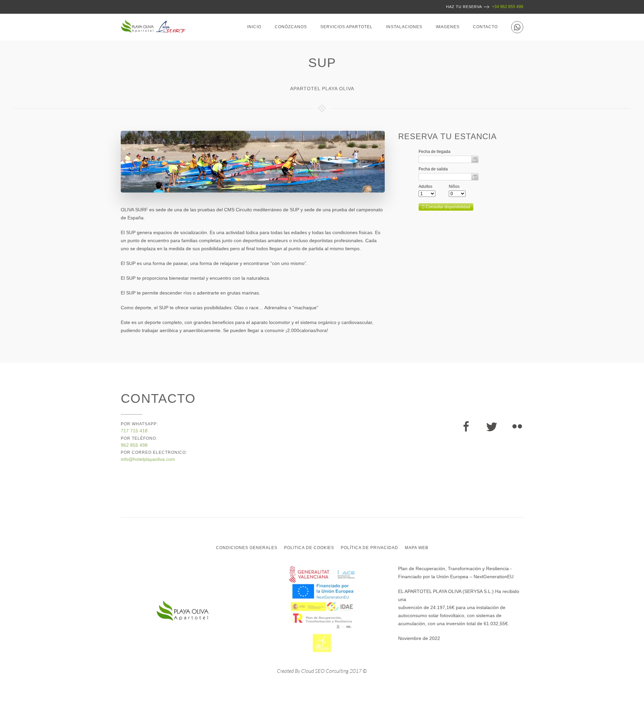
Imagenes (448, 26)
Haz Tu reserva (464, 7)
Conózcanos (291, 26)
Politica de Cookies (309, 547)
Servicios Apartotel (346, 26)
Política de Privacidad (369, 547)
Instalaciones (404, 26)
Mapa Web (416, 547)
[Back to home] (155, 27)
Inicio (254, 26)
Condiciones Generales (246, 547)
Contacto (485, 26)
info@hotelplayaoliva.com (148, 459)
